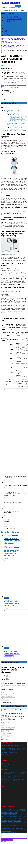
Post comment (4, 699)
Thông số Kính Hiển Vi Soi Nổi (16, 130)
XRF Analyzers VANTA (19, 829)
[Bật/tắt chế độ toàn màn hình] (4, 841)
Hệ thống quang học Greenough (12, 112)
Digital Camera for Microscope (13, 811)
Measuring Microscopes (5, 826)
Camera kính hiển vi (5, 810)
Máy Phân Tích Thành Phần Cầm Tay (15, 22)
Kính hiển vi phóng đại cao (12, 819)
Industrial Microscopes (9, 814)
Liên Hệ (6, 766)
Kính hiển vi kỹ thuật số (14, 818)
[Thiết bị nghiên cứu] (10, 3)
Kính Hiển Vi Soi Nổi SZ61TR (12, 110)
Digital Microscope (21, 812)
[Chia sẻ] (2, 841)
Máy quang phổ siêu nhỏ (16, 826)
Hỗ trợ (5, 32)
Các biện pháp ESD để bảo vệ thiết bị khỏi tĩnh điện (18, 119)
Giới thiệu (6, 28)
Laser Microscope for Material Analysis (17, 825)
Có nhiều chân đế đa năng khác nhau (17, 128)
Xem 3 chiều (14, 114)
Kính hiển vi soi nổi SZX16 (20, 822)
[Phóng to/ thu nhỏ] (5, 841)
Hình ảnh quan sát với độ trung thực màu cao (18, 116)
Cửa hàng (10, 38)
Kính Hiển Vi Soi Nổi (13, 88)
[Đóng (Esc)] (1, 841)
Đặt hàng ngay (5, 739)
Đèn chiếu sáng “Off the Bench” (17, 126)
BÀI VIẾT (6, 31)
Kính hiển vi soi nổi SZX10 (9, 822)
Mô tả (5, 99)
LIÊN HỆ (6, 34)
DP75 (26, 812)
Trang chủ (7, 30)
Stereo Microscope (15, 828)
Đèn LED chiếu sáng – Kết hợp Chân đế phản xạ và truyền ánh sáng (16, 123)
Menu (2, 26)
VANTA (12, 829)
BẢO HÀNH (7, 35)
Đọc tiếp (15, 535)
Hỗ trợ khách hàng (9, 764)
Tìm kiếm (18, 6)
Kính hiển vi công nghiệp (10, 816)
